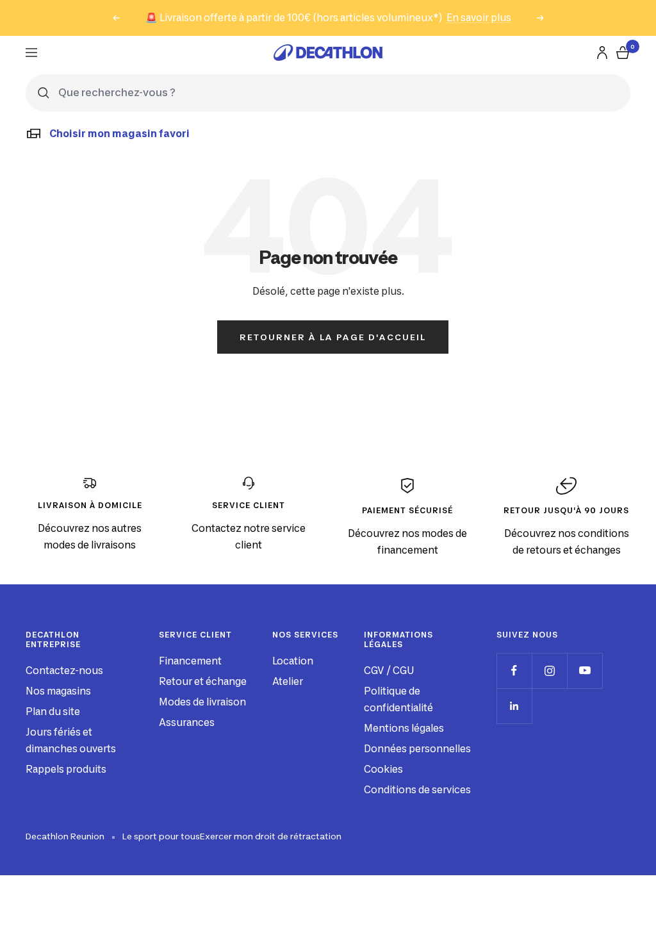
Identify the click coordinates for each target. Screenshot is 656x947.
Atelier (287, 681)
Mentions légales (404, 728)
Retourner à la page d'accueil (333, 337)
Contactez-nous (64, 670)
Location (292, 661)
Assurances (187, 722)
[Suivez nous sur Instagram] (549, 670)
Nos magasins (58, 691)
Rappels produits (66, 769)
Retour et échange (203, 681)
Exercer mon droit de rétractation (270, 836)
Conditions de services (417, 790)
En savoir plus (479, 18)
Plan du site (53, 711)
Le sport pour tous (161, 836)
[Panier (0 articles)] (622, 52)
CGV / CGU (389, 670)
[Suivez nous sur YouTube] (584, 670)
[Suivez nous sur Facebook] (514, 670)
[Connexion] (602, 52)
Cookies (383, 769)
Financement (190, 661)
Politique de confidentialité (398, 699)
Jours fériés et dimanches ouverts (71, 740)
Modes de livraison (202, 702)
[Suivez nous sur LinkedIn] (514, 705)
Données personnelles (417, 749)
